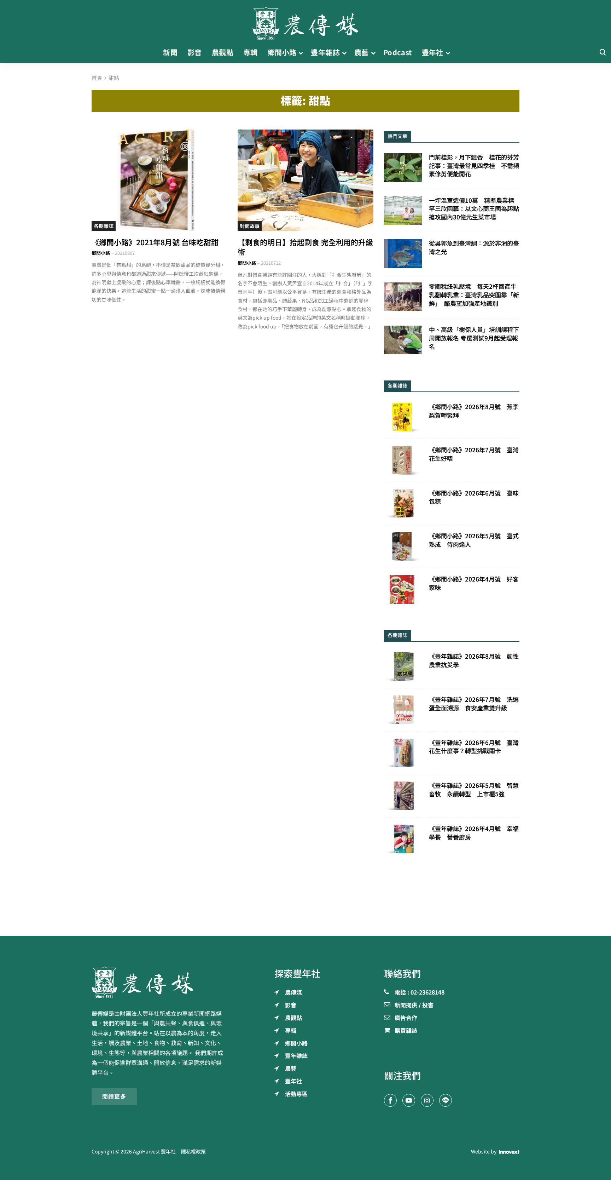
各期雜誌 (104, 226)
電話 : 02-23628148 (419, 993)
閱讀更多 (114, 1096)
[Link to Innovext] (509, 1152)
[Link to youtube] (408, 1100)
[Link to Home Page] (305, 21)
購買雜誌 (406, 1031)
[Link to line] (445, 1100)
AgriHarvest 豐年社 (154, 1152)
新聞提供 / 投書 (414, 1005)
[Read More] (159, 180)
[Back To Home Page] (159, 982)
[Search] (602, 52)
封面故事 (250, 226)
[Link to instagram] (427, 1100)
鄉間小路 (101, 253)
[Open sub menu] (300, 52)
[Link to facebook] (390, 1100)
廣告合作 (406, 1018)
